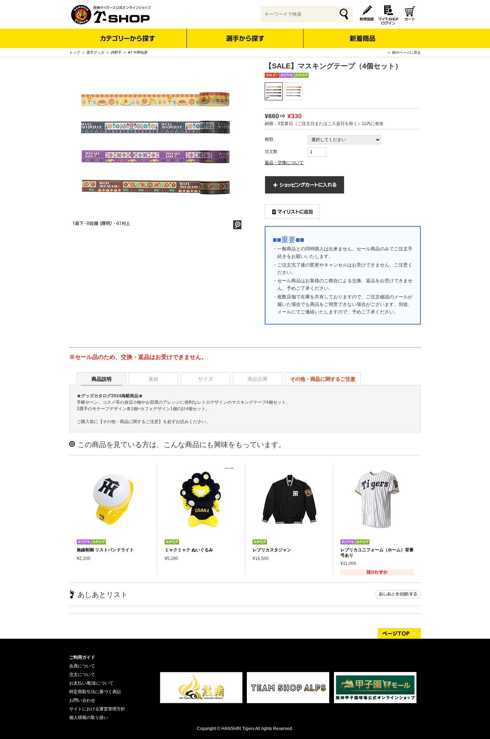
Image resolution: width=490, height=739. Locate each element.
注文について (82, 674)
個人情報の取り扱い (88, 717)
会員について (82, 665)
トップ (74, 52)
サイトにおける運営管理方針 (97, 708)
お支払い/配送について (91, 683)
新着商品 (362, 33)
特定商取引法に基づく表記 (95, 691)
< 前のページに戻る (404, 52)
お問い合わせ (82, 700)
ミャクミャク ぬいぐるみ (189, 549)
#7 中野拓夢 (138, 52)
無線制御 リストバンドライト (105, 549)
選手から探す (245, 38)
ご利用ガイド (82, 657)
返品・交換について (284, 162)
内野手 (116, 52)
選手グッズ (95, 52)
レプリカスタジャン (272, 549)
